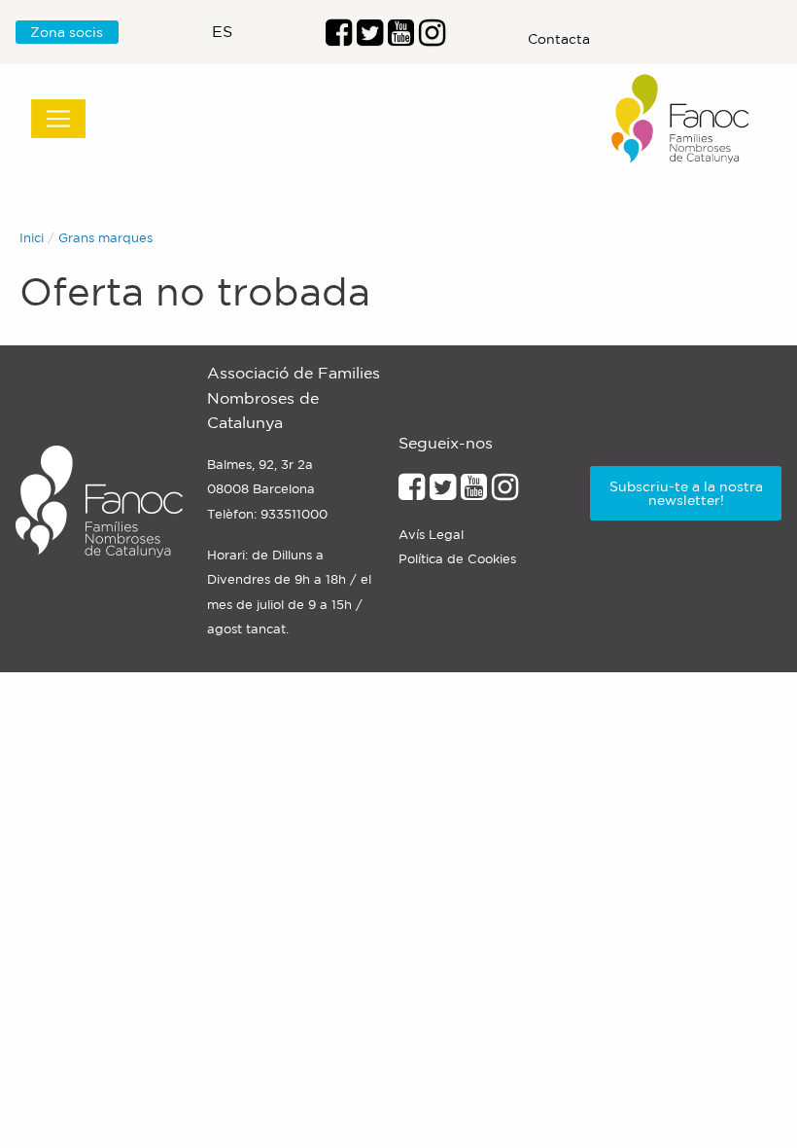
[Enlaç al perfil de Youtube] (401, 38)
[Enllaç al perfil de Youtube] (474, 492)
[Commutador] (58, 118)
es (222, 31)
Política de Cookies (457, 559)
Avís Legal (431, 534)
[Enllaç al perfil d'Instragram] (432, 38)
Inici (31, 238)
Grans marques (105, 238)
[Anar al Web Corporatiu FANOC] (681, 119)
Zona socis (66, 32)
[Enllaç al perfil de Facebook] (339, 38)
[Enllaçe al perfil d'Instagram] (505, 492)
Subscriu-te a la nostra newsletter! (686, 493)
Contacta (559, 39)
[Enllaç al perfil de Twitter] (370, 38)
